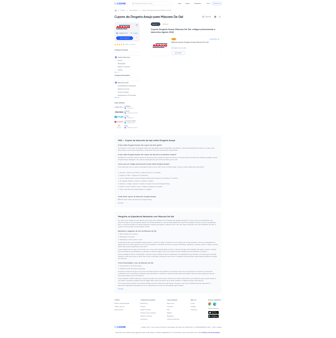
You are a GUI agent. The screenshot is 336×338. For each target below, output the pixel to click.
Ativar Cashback (124, 38)
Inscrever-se (216, 3)
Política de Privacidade (211, 332)
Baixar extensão (213, 308)
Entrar (208, 3)
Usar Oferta (178, 53)
